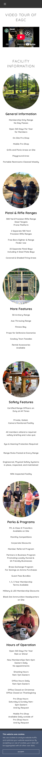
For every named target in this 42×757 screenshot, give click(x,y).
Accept (21, 752)
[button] (5, 4)
